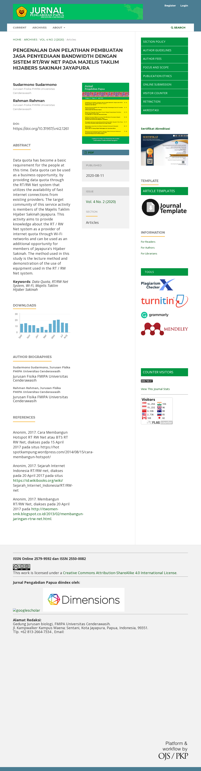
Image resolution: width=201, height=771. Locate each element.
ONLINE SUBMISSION (157, 84)
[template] (164, 216)
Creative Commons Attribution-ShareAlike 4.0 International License (119, 572)
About (58, 27)
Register (170, 5)
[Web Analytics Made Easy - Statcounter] (147, 381)
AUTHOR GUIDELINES (157, 50)
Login (184, 5)
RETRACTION (151, 101)
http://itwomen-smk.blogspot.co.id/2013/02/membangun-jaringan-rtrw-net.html (48, 514)
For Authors (148, 247)
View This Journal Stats (155, 389)
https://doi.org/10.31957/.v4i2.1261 (41, 129)
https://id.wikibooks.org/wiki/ (38, 480)
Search (179, 27)
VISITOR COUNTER (155, 93)
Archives (39, 27)
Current (19, 27)
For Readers (148, 241)
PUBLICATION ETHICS (157, 76)
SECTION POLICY (154, 41)
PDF (90, 152)
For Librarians (149, 253)
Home (17, 39)
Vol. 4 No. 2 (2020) (52, 39)
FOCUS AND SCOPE (156, 67)
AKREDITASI (151, 110)
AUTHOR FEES (152, 59)
